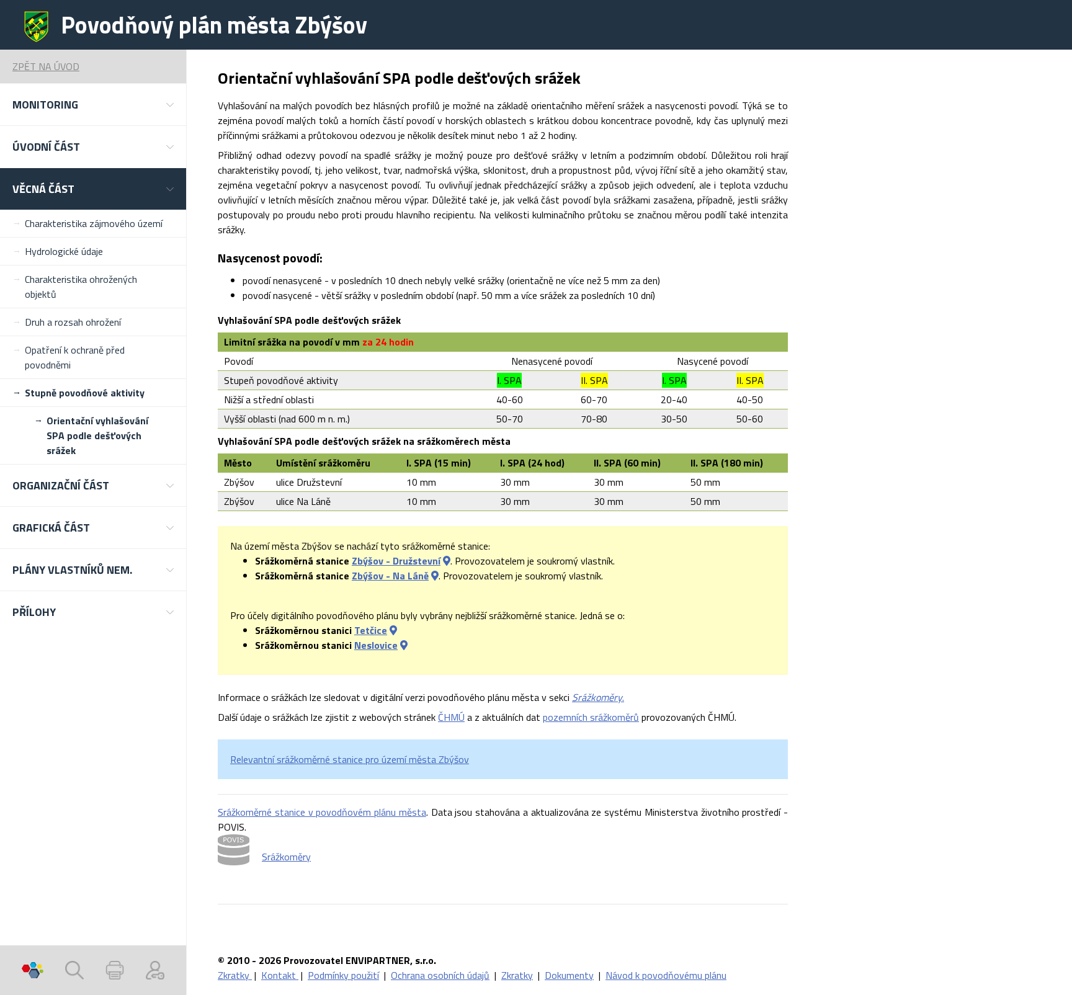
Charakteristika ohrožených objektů (81, 286)
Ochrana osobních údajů (440, 975)
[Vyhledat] (74, 970)
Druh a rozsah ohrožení (73, 322)
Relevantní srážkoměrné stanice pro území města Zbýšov (349, 759)
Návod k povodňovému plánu (665, 975)
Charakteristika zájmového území (94, 223)
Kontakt (279, 975)
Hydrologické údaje (64, 251)
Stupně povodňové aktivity (85, 392)
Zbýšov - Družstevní (396, 560)
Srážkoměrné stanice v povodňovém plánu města (322, 812)
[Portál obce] (32, 970)
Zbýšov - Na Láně (390, 575)
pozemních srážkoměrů (591, 717)
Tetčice (370, 630)
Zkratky (235, 975)
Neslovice (376, 645)
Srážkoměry (286, 856)
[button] (93, 104)
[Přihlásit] (155, 970)
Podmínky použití (343, 975)
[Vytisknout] (114, 970)
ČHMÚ (451, 717)
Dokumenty (569, 975)
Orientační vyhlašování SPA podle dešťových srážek (97, 435)
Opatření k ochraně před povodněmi (75, 357)
